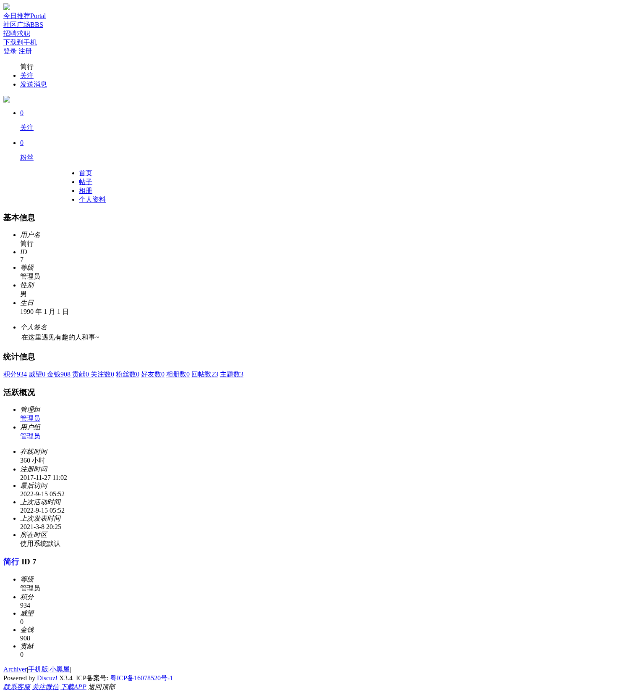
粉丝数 (127, 374)
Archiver (15, 669)
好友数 (153, 374)
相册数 (178, 374)
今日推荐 (24, 15)
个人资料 (92, 199)
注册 (25, 51)
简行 (11, 561)
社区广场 (23, 24)
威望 (38, 374)
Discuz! (47, 678)
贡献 (81, 374)
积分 (15, 374)
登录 (10, 51)
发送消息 (33, 84)
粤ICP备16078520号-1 (141, 678)
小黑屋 (60, 669)
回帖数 (204, 374)
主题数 (231, 374)
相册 (85, 190)
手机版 (38, 669)
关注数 (102, 374)
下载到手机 (20, 42)
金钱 (59, 374)
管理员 (30, 418)
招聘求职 (16, 33)
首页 (85, 172)
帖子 (85, 181)
